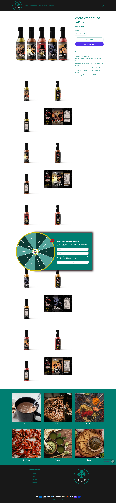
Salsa (89, 460)
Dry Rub (89, 424)
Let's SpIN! (73, 262)
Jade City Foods (60, 499)
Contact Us (34, 482)
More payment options (89, 48)
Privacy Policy (34, 479)
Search (34, 473)
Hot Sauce (26, 460)
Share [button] (78, 52)
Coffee (57, 424)
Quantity (77, 30)
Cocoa (26, 424)
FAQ (34, 476)
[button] (52, 5)
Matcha (57, 460)
